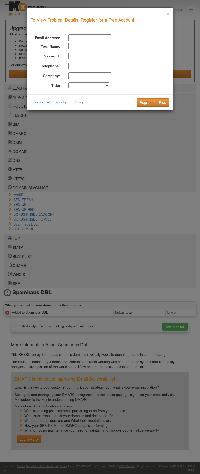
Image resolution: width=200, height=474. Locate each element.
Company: (51, 75)
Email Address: (47, 37)
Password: (51, 56)
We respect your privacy (65, 102)
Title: (55, 85)
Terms (38, 102)
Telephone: (50, 65)
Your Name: (50, 46)
